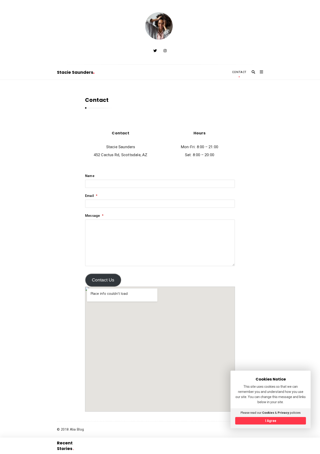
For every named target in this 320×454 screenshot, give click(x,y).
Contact (239, 72)
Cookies (268, 412)
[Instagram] (165, 51)
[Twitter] (155, 51)
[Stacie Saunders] (160, 26)
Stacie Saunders (75, 72)
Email (91, 196)
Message (94, 216)
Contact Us (103, 279)
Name (89, 176)
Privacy (283, 412)
